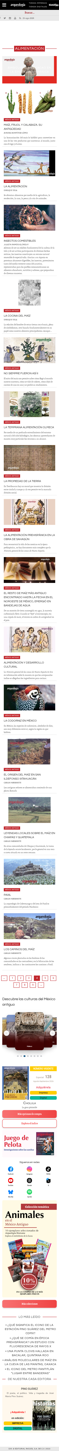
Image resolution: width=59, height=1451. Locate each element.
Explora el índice (29, 1123)
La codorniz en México (20, 720)
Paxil (7, 894)
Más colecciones (30, 1304)
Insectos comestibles (20, 240)
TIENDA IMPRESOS (38, 3)
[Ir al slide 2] (21, 1056)
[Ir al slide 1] (18, 1056)
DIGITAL (18, 1428)
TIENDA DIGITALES (38, 7)
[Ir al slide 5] (31, 1056)
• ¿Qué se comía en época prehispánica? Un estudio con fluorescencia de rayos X (30, 1342)
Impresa (43, 1092)
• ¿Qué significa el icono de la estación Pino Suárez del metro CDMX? (30, 1329)
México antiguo (12, 120)
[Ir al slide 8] (41, 1056)
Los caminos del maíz (19, 949)
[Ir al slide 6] (34, 1056)
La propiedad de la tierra (22, 481)
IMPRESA (17, 1423)
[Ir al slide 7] (38, 1056)
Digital (43, 1097)
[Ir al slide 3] (24, 1056)
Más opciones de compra (30, 1114)
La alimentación (15, 186)
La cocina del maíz (17, 315)
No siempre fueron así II (21, 373)
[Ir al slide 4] (28, 1056)
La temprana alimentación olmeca (29, 427)
